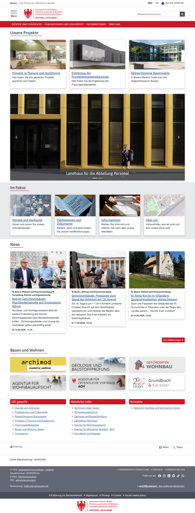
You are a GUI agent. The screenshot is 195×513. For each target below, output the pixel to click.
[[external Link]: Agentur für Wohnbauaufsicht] (38, 382)
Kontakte (157, 469)
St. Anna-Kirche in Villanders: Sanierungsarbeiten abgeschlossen (154, 297)
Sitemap (17, 446)
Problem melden (175, 469)
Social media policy (135, 495)
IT (156, 3)
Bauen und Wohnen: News (29, 429)
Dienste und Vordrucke (27, 24)
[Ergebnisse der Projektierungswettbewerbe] (97, 54)
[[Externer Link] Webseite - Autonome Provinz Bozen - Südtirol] (43, 14)
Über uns (114, 24)
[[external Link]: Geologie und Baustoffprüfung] (97, 364)
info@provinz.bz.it (27, 476)
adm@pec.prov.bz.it (26, 480)
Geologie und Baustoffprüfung (90, 416)
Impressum (91, 495)
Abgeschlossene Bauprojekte (150, 73)
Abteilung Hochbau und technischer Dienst (157, 408)
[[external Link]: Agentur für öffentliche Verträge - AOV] (97, 382)
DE (150, 3)
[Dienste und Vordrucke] (30, 205)
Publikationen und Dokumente (64, 24)
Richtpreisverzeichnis (86, 412)
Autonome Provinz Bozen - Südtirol (36, 469)
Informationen (96, 24)
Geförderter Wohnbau (86, 420)
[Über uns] (164, 205)
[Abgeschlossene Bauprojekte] (157, 54)
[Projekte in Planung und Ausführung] (38, 54)
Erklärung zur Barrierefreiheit (66, 495)
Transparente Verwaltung (134, 469)
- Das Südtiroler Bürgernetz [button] (161, 486)
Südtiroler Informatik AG (36, 486)
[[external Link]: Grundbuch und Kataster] (157, 382)
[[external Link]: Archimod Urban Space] (38, 364)
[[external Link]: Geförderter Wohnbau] (157, 364)
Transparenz (21, 433)
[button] (97, 173)
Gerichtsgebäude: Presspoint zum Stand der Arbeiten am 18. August (94, 297)
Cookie (117, 495)
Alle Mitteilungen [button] (172, 340)
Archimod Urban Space (86, 408)
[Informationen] (119, 205)
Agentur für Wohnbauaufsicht (90, 425)
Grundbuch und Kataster (87, 433)
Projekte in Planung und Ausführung (36, 73)
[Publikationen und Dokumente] (75, 205)
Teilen (165, 447)
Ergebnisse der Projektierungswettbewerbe (90, 74)
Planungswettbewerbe (27, 425)
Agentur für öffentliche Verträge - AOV (94, 429)
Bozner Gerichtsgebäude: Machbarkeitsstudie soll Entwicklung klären (36, 302)
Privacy (105, 495)
